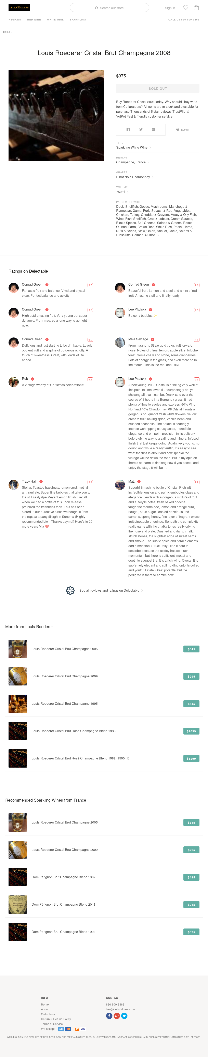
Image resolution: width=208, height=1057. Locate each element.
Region (121, 157)
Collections (48, 1014)
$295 (191, 676)
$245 (191, 905)
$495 (191, 877)
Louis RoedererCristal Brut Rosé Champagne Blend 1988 (74, 730)
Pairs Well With (128, 201)
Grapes (122, 172)
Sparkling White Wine (131, 147)
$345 (191, 649)
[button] (110, 1015)
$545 (191, 704)
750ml (120, 191)
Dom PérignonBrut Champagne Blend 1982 (63, 877)
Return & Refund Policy (56, 1019)
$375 (191, 932)
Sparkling (78, 19)
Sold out (158, 88)
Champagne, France (131, 162)
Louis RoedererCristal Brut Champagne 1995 (65, 703)
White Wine (55, 19)
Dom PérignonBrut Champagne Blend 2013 (63, 904)
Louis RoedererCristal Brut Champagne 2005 (65, 648)
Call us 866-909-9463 (183, 19)
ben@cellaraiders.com (120, 1009)
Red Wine (34, 19)
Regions (15, 19)
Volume (122, 187)
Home (6, 31)
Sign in (170, 7)
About (45, 1009)
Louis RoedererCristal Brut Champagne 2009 (65, 676)
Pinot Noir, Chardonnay (133, 177)
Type (119, 142)
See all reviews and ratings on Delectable (109, 590)
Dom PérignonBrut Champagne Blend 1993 (63, 931)
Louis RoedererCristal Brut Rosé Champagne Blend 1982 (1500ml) (80, 758)
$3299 (191, 758)
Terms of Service (52, 1024)
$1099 (191, 731)
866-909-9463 (115, 1004)
